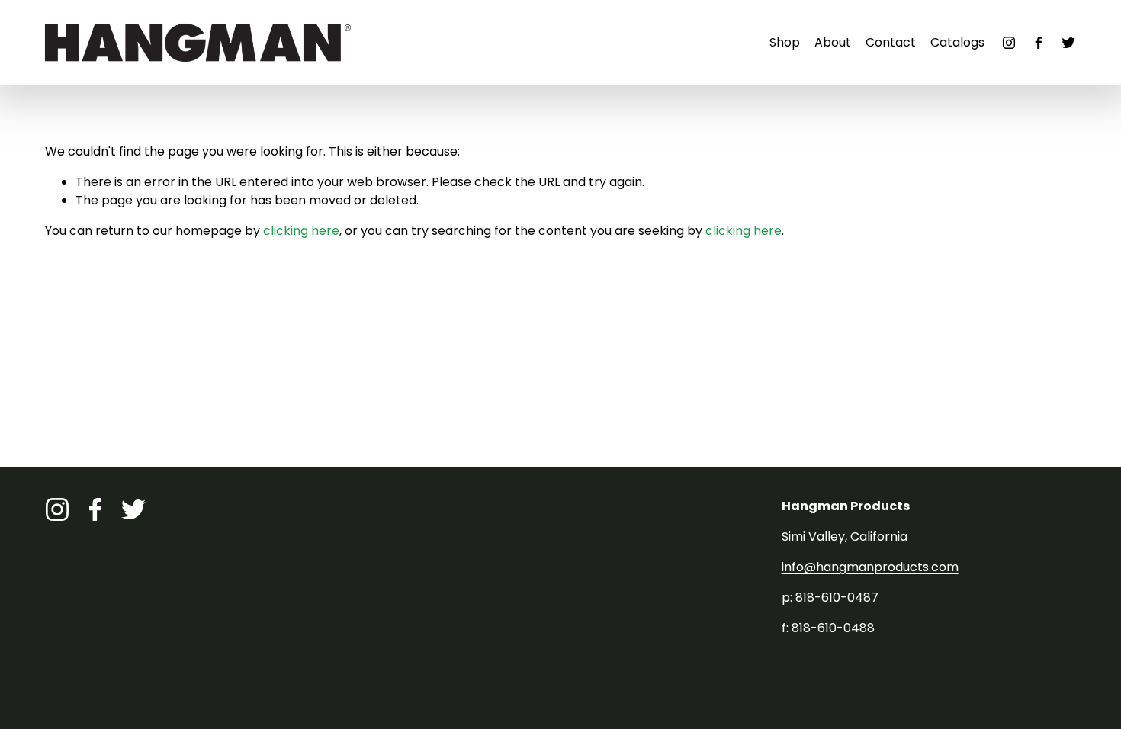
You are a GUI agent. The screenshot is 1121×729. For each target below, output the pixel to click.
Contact (891, 42)
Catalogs (957, 42)
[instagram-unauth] (1009, 42)
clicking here (301, 230)
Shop (784, 42)
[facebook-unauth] (1038, 42)
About (832, 42)
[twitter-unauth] (1068, 42)
